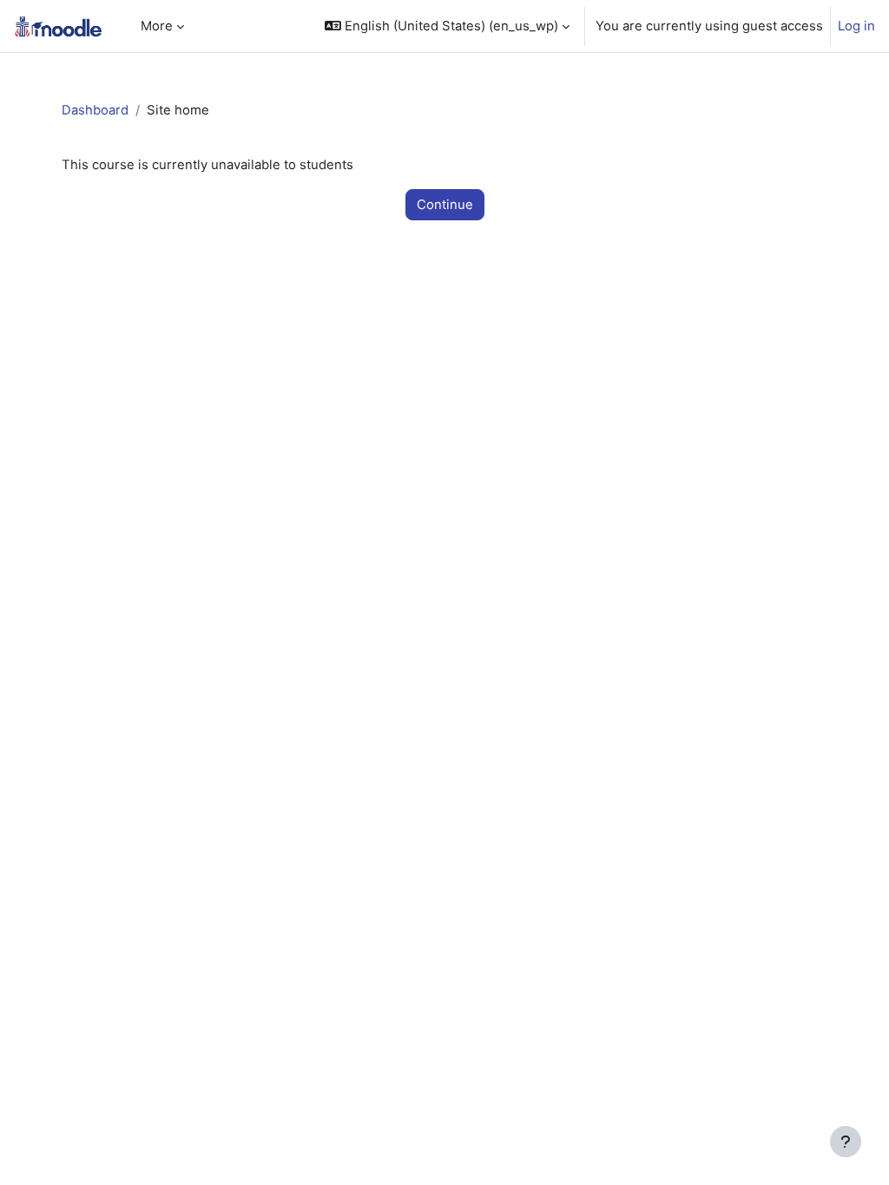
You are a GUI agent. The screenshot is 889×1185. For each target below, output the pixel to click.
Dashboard (95, 110)
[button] (447, 26)
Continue (445, 205)
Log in (856, 26)
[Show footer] (845, 1141)
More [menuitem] (157, 26)
